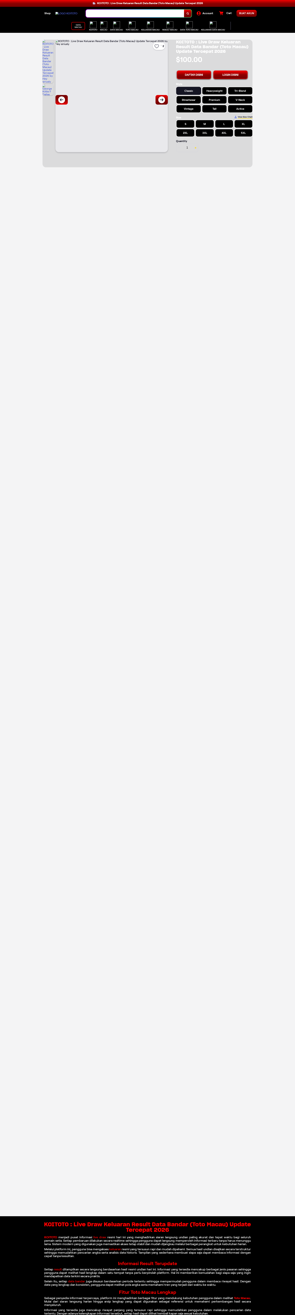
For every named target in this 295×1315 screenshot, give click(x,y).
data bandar (76, 1281)
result (58, 1269)
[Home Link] (66, 13)
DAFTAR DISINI (194, 74)
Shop (47, 13)
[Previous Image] (61, 100)
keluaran (115, 1249)
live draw (99, 1237)
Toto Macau (242, 1298)
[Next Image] (162, 100)
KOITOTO (50, 1237)
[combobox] (135, 13)
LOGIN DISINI (230, 74)
